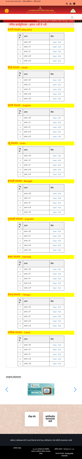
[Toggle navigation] (72, 17)
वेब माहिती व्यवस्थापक (60, 440)
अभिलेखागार (48, 440)
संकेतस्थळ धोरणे (21, 440)
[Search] (67, 3)
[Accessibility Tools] (74, 4)
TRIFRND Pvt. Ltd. (68, 449)
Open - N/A (57, 42)
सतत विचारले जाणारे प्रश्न (35, 440)
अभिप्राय (12, 440)
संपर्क (70, 440)
